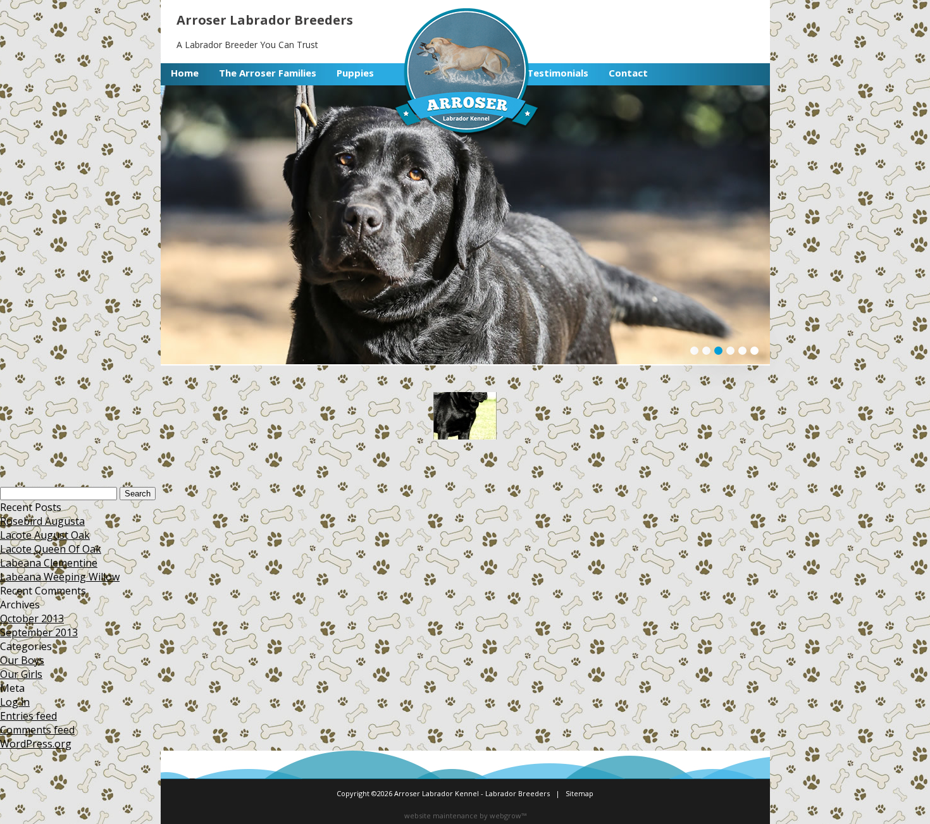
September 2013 (39, 632)
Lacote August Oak (45, 535)
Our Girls (21, 674)
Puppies (355, 72)
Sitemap (579, 793)
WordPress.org (35, 744)
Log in (15, 702)
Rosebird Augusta (42, 521)
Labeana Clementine (48, 563)
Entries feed (28, 716)
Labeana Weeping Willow (60, 577)
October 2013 (32, 618)
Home (185, 72)
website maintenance (441, 815)
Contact (628, 72)
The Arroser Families (267, 72)
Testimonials (557, 72)
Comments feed (37, 730)
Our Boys (22, 660)
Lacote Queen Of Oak (50, 549)
